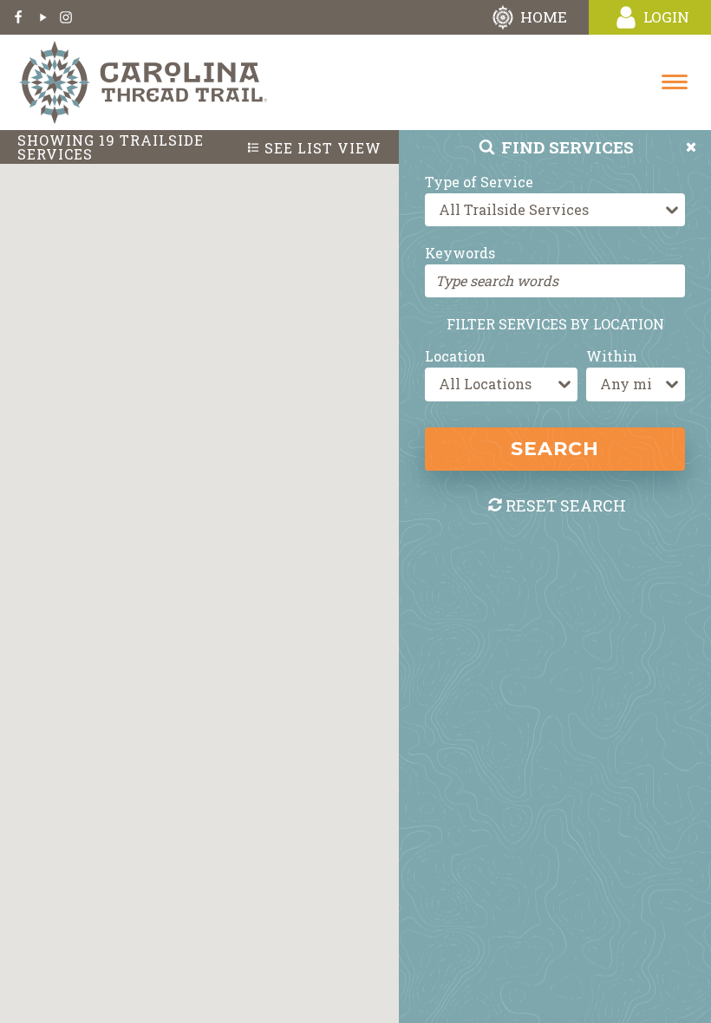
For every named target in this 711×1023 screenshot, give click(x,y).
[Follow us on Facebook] (18, 17)
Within (611, 356)
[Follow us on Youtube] (41, 17)
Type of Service (479, 182)
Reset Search (566, 505)
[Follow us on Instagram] (65, 17)
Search (555, 448)
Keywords (460, 253)
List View (323, 148)
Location (455, 356)
